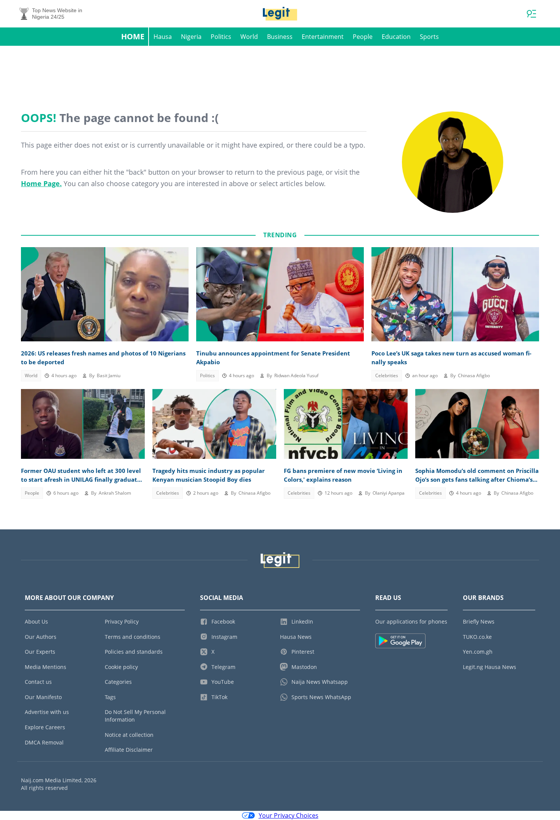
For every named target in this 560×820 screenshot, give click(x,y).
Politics (221, 36)
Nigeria (191, 36)
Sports (429, 36)
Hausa (163, 36)
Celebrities (386, 375)
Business (280, 36)
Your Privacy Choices (288, 815)
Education (396, 36)
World (249, 36)
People (363, 36)
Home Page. (41, 183)
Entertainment (323, 36)
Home (132, 36)
